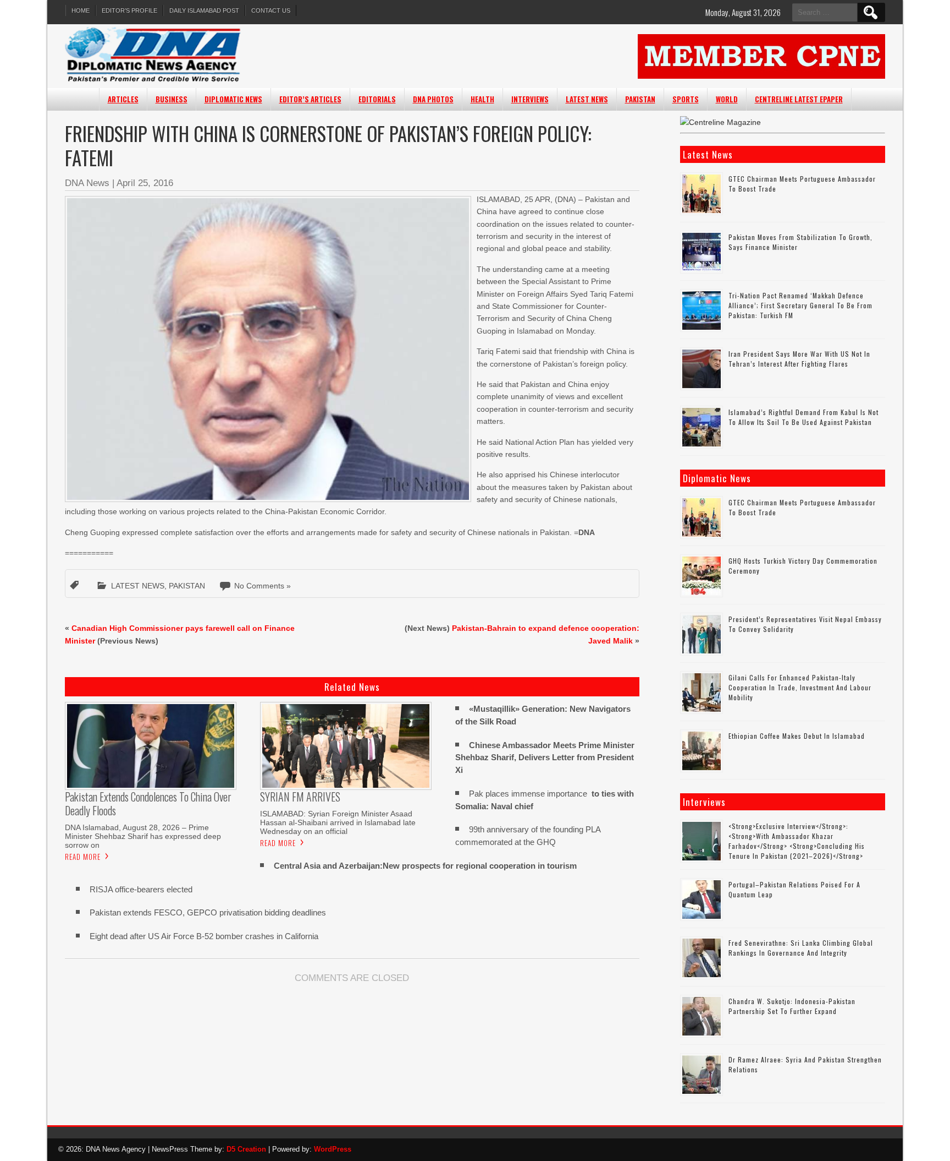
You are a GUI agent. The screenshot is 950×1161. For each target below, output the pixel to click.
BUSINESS (171, 99)
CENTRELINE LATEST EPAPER (799, 99)
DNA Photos (433, 99)
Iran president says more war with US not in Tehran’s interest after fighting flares (799, 358)
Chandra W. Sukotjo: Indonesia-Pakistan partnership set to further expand (791, 1006)
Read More (83, 856)
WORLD (727, 99)
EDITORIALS (377, 99)
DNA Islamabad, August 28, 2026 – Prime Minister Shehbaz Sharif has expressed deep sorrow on (143, 836)
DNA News (87, 183)
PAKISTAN (640, 99)
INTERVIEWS (530, 99)
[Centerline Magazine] (720, 122)
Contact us (270, 10)
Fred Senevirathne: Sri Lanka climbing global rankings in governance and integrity (800, 947)
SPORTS (685, 99)
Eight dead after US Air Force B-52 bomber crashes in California (204, 936)
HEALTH (482, 99)
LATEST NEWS (587, 99)
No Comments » (262, 585)
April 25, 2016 (145, 183)
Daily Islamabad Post (204, 10)
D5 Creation (246, 1149)
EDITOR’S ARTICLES (310, 99)
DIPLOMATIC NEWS (233, 99)
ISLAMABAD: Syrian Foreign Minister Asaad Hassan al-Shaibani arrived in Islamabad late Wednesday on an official (338, 822)
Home (80, 10)
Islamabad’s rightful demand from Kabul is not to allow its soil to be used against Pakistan (803, 417)
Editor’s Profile (129, 10)
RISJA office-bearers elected (141, 889)
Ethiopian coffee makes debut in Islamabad (796, 735)
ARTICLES (123, 99)
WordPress (332, 1149)
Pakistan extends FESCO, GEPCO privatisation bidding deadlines (208, 912)
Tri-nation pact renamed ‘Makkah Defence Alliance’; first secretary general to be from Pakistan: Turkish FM (800, 305)
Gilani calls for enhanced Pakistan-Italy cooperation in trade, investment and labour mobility (799, 687)
